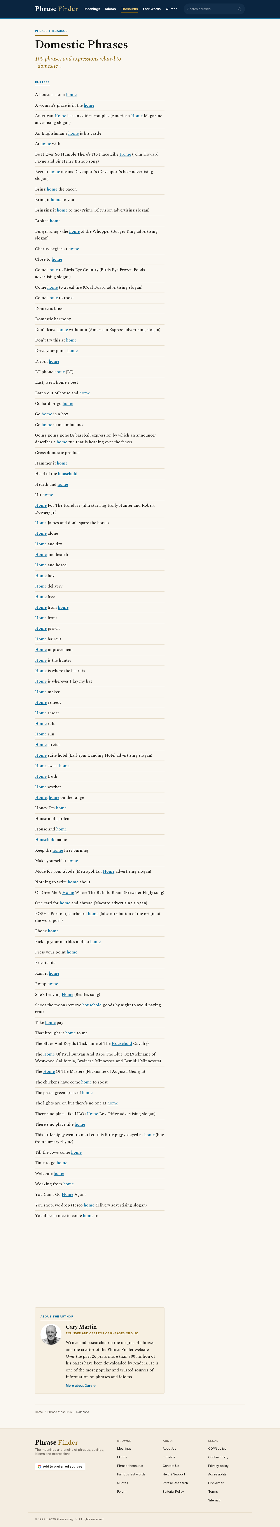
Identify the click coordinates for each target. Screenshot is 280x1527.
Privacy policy (218, 1466)
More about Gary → (81, 1385)
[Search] (239, 9)
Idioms (110, 9)
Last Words (152, 9)
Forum (121, 1491)
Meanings (92, 9)
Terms (213, 1491)
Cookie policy (218, 1457)
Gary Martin (81, 1327)
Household (45, 840)
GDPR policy (217, 1448)
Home (60, 116)
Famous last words (131, 1474)
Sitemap (214, 1500)
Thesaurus (129, 9)
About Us (169, 1448)
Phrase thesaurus (59, 1412)
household (67, 474)
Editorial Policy (173, 1491)
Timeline (169, 1457)
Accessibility (217, 1474)
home (71, 95)
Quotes (171, 9)
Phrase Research (175, 1483)
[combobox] (211, 9)
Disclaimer (216, 1483)
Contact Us (171, 1466)
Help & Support (174, 1474)
